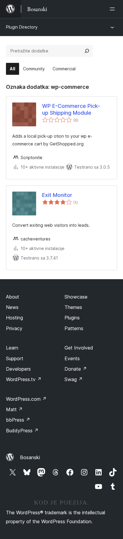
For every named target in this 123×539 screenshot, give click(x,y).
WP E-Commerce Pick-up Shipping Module (71, 109)
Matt (14, 409)
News (12, 307)
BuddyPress (22, 431)
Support (14, 358)
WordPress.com (26, 399)
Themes (73, 307)
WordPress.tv (23, 379)
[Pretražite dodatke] (87, 51)
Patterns (73, 328)
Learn (12, 348)
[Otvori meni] (113, 9)
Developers (18, 369)
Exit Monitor (57, 195)
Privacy (14, 328)
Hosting (14, 318)
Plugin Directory (22, 26)
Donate (75, 369)
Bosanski (30, 457)
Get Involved (78, 348)
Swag (73, 379)
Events (72, 358)
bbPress (18, 420)
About (12, 297)
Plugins (72, 318)
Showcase (75, 297)
